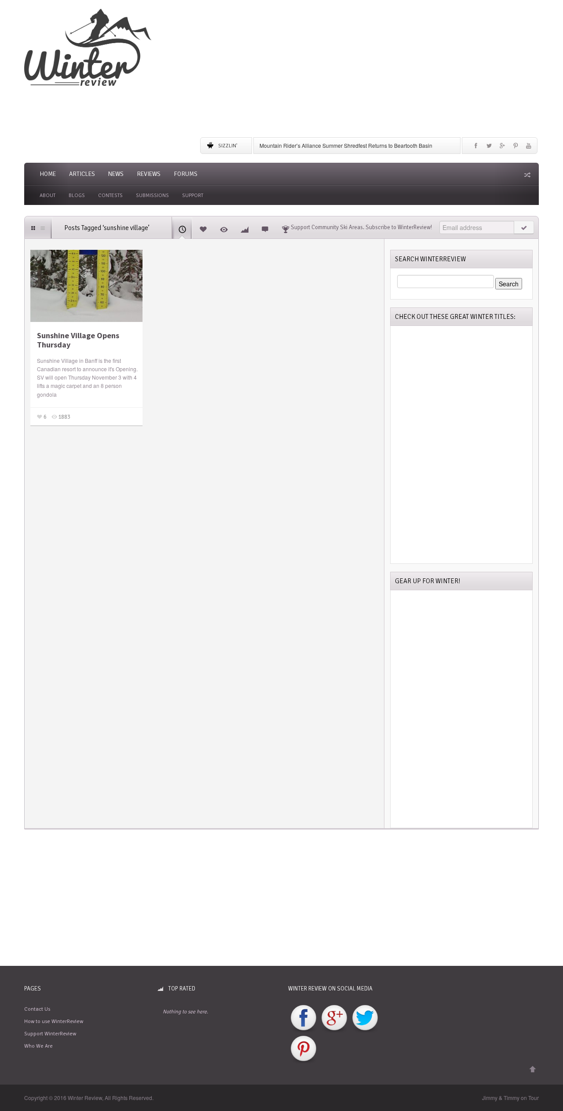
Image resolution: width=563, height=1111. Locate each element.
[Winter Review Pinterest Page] (303, 1049)
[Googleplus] (502, 147)
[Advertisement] (369, 70)
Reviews (149, 174)
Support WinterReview (50, 1034)
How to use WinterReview (53, 1021)
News (116, 174)
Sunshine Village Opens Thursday (78, 340)
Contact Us (37, 1009)
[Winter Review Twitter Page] (365, 1018)
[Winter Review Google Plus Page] (334, 1018)
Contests (110, 195)
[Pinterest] (515, 147)
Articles (82, 174)
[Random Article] (526, 174)
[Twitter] (489, 147)
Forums (185, 174)
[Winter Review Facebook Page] (303, 1018)
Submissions (152, 195)
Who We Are (38, 1046)
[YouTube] (528, 147)
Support (192, 195)
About (47, 195)
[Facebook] (476, 147)
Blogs (77, 195)
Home (48, 174)
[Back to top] (532, 1069)
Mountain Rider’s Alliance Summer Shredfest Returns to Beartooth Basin (346, 145)
